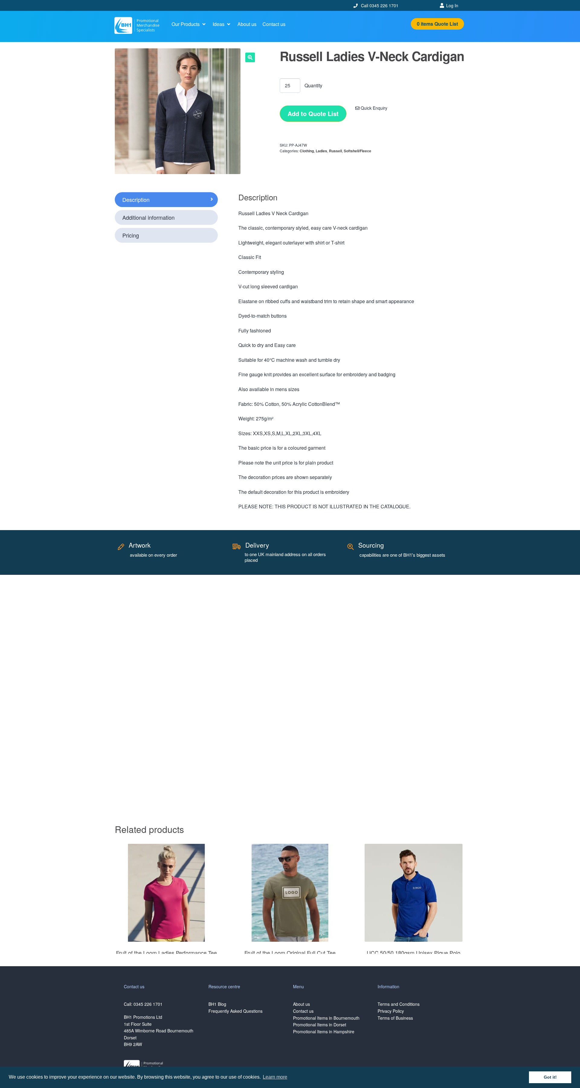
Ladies (321, 151)
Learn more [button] (275, 1077)
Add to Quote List (313, 113)
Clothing (307, 151)
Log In (452, 5)
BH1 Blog (217, 1004)
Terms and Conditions (399, 1004)
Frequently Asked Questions (235, 1011)
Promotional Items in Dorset (319, 1025)
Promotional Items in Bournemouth (326, 1018)
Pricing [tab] (130, 235)
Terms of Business (395, 1018)
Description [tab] (136, 199)
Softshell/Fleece (357, 151)
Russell (335, 151)
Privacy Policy (391, 1011)
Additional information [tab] (148, 217)
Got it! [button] (550, 1077)
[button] (189, 24)
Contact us (303, 1011)
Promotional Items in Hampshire (323, 1031)
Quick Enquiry (373, 108)
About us (301, 1004)
